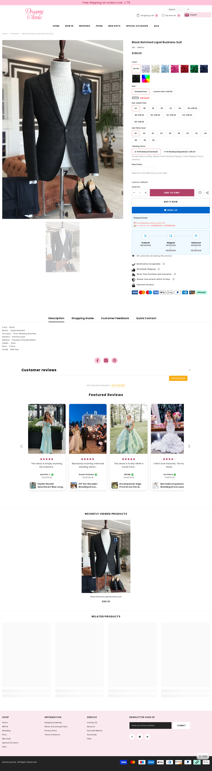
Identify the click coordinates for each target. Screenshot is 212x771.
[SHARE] (207, 192)
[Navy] (204, 69)
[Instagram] (106, 360)
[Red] (184, 69)
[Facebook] (97, 360)
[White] (145, 69)
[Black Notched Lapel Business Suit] (106, 556)
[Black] (136, 78)
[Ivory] (155, 69)
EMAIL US (172, 210)
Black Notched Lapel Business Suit (106, 596)
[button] (23, 448)
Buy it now (171, 201)
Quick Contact (146, 318)
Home (4, 33)
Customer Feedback (115, 318)
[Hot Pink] (174, 69)
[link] (200, 192)
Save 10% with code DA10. (106, 2)
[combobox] (176, 9)
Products (15, 33)
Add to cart (172, 192)
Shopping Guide (83, 318)
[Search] (178, 9)
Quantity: (136, 187)
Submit (181, 725)
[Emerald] (194, 69)
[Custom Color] (145, 78)
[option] (106, 2)
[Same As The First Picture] (136, 69)
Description (56, 318)
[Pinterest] (114, 360)
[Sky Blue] (165, 69)
